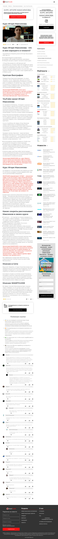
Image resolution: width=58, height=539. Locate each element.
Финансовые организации (18, 6)
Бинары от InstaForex (45, 98)
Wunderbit (45, 139)
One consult (45, 104)
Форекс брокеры (41, 53)
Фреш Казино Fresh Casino (45, 80)
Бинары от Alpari (44, 94)
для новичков (22, 348)
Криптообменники (42, 67)
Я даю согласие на (45, 291)
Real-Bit (45, 138)
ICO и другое (29, 325)
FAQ (40, 515)
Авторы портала (43, 523)
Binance (45, 121)
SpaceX (45, 105)
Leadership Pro (45, 85)
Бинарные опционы (42, 56)
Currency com (45, 132)
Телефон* (40, 286)
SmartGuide (5, 6)
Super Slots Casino (45, 81)
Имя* (40, 278)
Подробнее (46, 27)
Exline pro (45, 141)
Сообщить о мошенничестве (18, 16)
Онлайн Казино (41, 51)
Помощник (24, 520)
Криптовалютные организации (45, 65)
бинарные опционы (24, 349)
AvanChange (44, 137)
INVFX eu (45, 88)
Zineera (45, 124)
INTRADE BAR (45, 97)
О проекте (41, 511)
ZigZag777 (45, 76)
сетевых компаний (15, 325)
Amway (44, 114)
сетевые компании (15, 351)
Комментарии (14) (24, 44)
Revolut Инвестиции (45, 107)
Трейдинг (23, 515)
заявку (10, 340)
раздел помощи (8, 335)
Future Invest (45, 87)
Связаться (46, 42)
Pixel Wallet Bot (45, 128)
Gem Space (45, 111)
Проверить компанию (46, 295)
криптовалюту (8, 351)
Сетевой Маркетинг (42, 60)
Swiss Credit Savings (45, 103)
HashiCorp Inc (45, 130)
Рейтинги (10, 6)
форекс (30, 349)
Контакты (41, 513)
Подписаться (11, 529)
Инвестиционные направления (29, 511)
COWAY (45, 115)
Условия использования (45, 521)
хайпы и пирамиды (24, 351)
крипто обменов (22, 325)
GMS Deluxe (45, 77)
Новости (23, 522)
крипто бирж (21, 324)
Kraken (45, 120)
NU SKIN (45, 112)
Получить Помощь (17, 309)
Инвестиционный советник (28, 513)
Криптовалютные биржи (43, 62)
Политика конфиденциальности (47, 519)
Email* (40, 282)
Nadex (45, 95)
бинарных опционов (13, 324)
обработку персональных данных (9, 525)
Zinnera (44, 122)
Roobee (44, 131)
